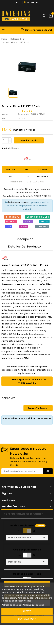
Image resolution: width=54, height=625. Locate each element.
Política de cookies (11, 604)
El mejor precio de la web (39, 30)
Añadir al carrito (29, 140)
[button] (27, 537)
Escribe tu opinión (38, 408)
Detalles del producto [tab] (24, 246)
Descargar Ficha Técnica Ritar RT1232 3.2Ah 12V (27, 381)
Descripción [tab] (24, 239)
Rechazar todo (27, 619)
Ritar (4, 118)
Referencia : (24, 114)
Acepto (27, 611)
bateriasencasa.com (19, 202)
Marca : (5, 114)
